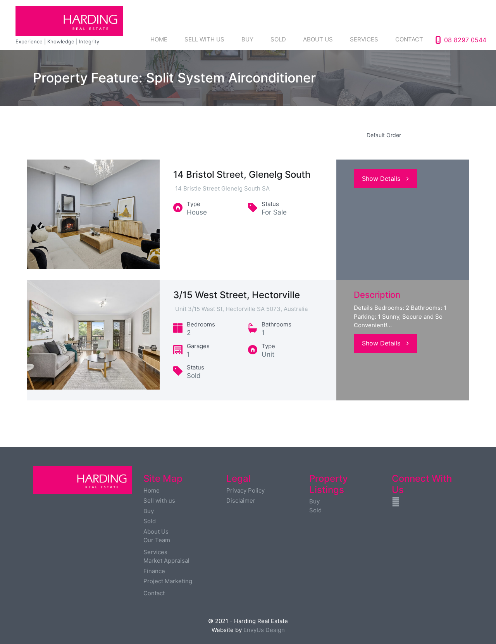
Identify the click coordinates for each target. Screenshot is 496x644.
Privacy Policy (245, 490)
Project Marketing (167, 581)
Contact (409, 39)
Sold (278, 39)
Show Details (381, 178)
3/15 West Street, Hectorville (236, 295)
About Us (318, 39)
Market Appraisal (166, 560)
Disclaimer (240, 500)
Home (158, 39)
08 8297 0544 (465, 40)
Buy (247, 39)
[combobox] (414, 134)
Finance (154, 571)
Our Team (156, 540)
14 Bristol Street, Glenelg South (241, 174)
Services (364, 39)
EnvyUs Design (264, 630)
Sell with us (204, 39)
